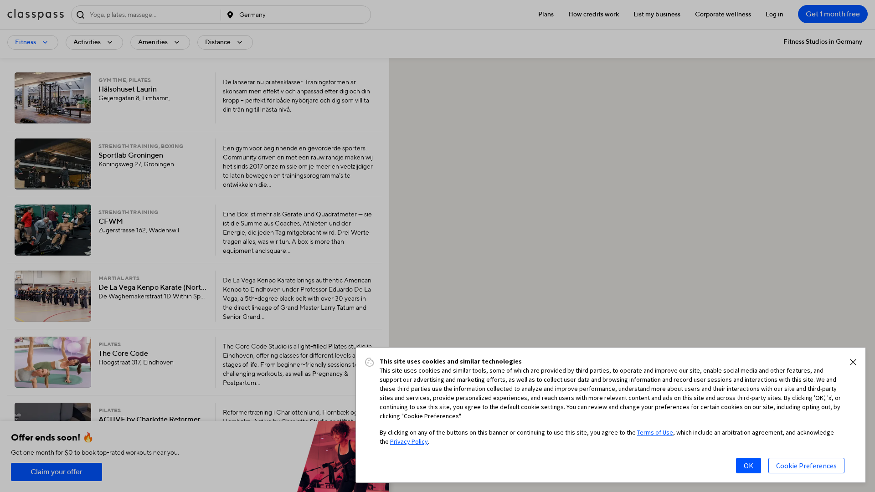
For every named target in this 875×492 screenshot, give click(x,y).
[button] (853, 362)
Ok (748, 465)
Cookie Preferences (806, 465)
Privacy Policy (409, 441)
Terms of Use (655, 432)
